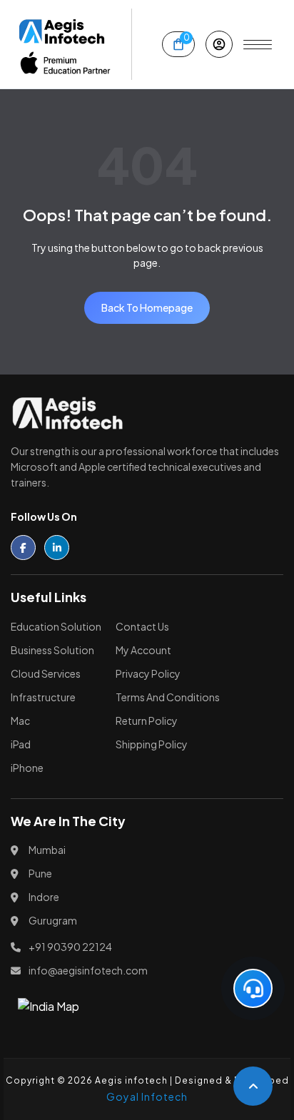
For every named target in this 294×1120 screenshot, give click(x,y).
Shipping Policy (152, 744)
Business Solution (52, 649)
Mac (20, 720)
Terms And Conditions (168, 697)
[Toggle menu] (257, 44)
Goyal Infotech (147, 1096)
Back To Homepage (147, 307)
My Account (143, 649)
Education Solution (56, 626)
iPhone (27, 767)
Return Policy (147, 720)
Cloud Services (46, 673)
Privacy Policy (148, 673)
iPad (21, 744)
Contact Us (142, 626)
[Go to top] (253, 1086)
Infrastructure (43, 697)
